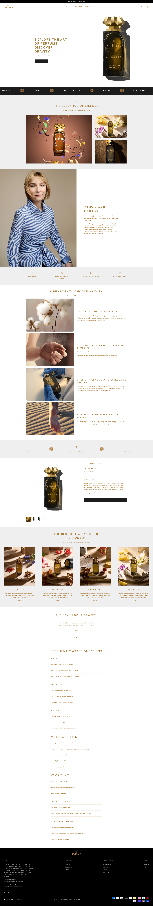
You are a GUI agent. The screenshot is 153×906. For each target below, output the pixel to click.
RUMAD (87, 6)
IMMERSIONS (78, 6)
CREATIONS (66, 6)
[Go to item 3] (38, 519)
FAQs (145, 867)
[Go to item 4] (44, 519)
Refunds (105, 870)
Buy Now (19, 601)
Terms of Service (107, 864)
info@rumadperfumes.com (18, 887)
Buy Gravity (41, 61)
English (19, 899)
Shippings (105, 867)
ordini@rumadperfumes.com (16, 881)
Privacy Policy (106, 872)
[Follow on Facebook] (4, 892)
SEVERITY (90, 468)
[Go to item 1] (28, 519)
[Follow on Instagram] (9, 892)
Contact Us (146, 864)
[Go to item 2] (33, 519)
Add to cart (105, 500)
